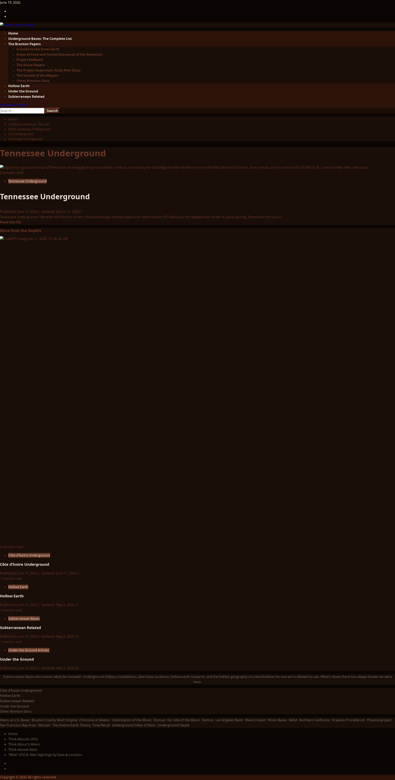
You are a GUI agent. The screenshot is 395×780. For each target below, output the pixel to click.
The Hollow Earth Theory (71, 725)
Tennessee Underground (27, 181)
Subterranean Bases (24, 618)
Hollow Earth (19, 86)
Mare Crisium (255, 720)
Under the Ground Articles (28, 650)
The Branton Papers (24, 44)
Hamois (208, 720)
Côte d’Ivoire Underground (24, 564)
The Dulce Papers (30, 65)
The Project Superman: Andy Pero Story (48, 70)
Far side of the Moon (183, 720)
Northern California (314, 720)
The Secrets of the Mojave (37, 75)
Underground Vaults (174, 725)
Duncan (159, 720)
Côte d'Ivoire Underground (29, 555)
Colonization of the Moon (132, 720)
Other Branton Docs (32, 80)
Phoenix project (379, 720)
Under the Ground (23, 91)
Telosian (44, 725)
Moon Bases (277, 720)
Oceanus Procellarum (348, 720)
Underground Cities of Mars (134, 725)
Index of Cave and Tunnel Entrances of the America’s (59, 54)
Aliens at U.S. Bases (15, 720)
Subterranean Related (26, 96)
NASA (293, 720)
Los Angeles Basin (229, 720)
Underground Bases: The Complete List (40, 38)
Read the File (10, 222)
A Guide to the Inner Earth (38, 49)
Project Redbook (29, 59)
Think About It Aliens (24, 744)
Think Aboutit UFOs (23, 739)
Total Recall (101, 725)
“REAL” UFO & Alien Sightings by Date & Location (45, 754)
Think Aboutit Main (22, 749)
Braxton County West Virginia (54, 720)
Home (13, 33)
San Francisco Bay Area (18, 725)
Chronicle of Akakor (94, 720)
